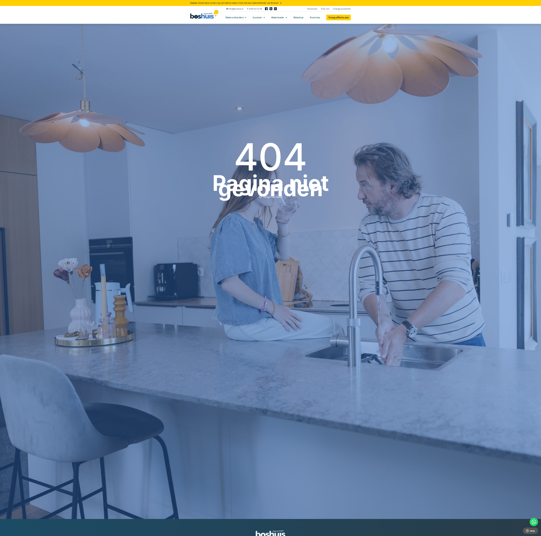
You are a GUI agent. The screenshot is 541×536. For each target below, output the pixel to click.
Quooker (258, 17)
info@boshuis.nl (234, 9)
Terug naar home (270, 197)
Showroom (312, 9)
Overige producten (342, 9)
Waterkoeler (278, 17)
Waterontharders (234, 17)
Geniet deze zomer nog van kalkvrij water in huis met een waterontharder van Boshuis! (236, 3)
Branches (315, 17)
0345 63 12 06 (254, 9)
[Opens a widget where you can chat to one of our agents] (530, 531)
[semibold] (205, 17)
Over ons (325, 9)
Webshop (298, 17)
